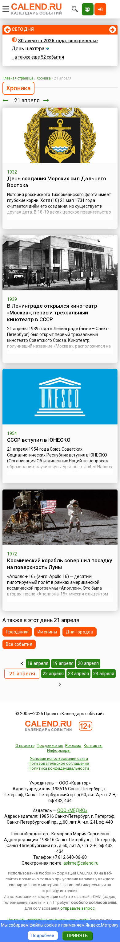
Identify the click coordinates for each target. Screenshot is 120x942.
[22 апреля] (46, 100)
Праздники (17, 631)
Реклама (73, 745)
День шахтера (28, 48)
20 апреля (88, 663)
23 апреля (78, 673)
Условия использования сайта (59, 758)
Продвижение (50, 745)
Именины (47, 631)
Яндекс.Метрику (102, 925)
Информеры (58, 750)
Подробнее (42, 935)
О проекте (24, 745)
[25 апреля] (59, 684)
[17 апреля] (22, 663)
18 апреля (37, 663)
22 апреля (53, 673)
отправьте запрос (77, 908)
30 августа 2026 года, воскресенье (58, 40)
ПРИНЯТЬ (77, 935)
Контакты (93, 745)
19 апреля (63, 663)
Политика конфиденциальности (59, 768)
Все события (19, 644)
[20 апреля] (5, 100)
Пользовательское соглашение (59, 763)
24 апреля (103, 673)
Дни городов (79, 631)
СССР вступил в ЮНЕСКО (38, 440)
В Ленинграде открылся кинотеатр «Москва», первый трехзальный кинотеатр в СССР (52, 312)
